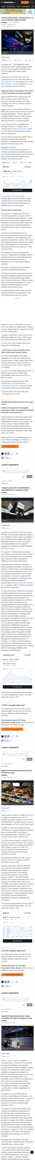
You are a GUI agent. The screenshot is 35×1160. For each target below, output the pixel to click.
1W (7, 176)
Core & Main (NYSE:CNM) (10, 196)
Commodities (26, 6)
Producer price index (8, 343)
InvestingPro (15, 576)
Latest (3, 6)
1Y (15, 176)
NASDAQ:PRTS (17, 532)
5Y (18, 176)
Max (22, 176)
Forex (18, 6)
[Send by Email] (17, 454)
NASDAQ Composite (11, 84)
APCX (24, 817)
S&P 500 (12, 82)
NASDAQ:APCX (19, 1063)
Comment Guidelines (6, 481)
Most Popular (11, 6)
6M (13, 176)
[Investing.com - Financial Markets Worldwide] (10, 2)
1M (9, 176)
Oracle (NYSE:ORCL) (19, 129)
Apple (3, 69)
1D (4, 176)
